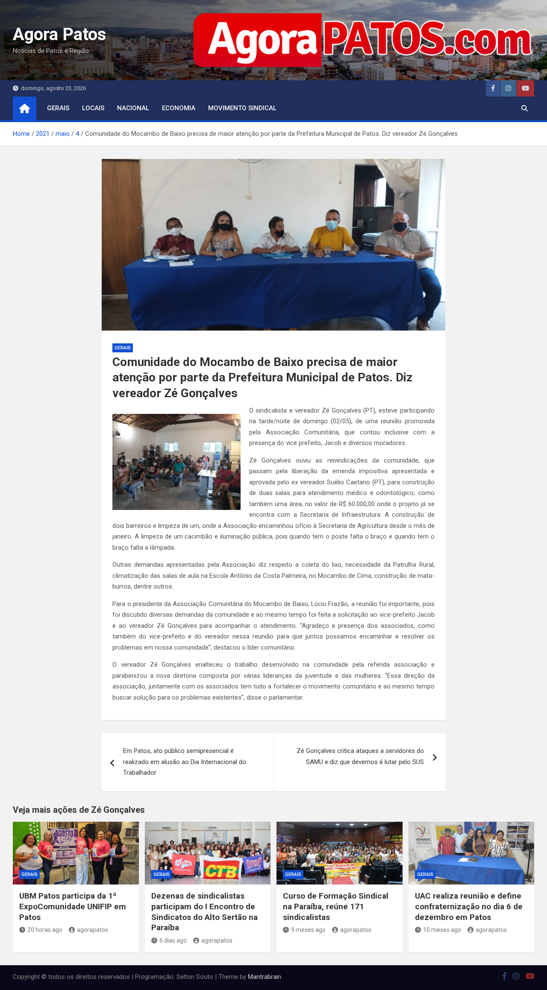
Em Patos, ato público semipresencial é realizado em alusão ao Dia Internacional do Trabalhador (184, 761)
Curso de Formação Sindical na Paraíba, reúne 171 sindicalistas (335, 906)
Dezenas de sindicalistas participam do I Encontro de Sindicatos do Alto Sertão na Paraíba (204, 911)
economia (178, 108)
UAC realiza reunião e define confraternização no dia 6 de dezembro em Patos (469, 906)
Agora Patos (59, 34)
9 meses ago (308, 929)
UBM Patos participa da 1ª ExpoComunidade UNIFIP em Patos (72, 906)
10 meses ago (442, 929)
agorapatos (92, 929)
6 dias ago (173, 940)
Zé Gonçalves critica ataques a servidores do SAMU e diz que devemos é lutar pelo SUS (360, 756)
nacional (133, 108)
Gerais (58, 108)
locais (93, 108)
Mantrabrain (264, 977)
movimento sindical (242, 108)
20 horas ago (44, 929)
